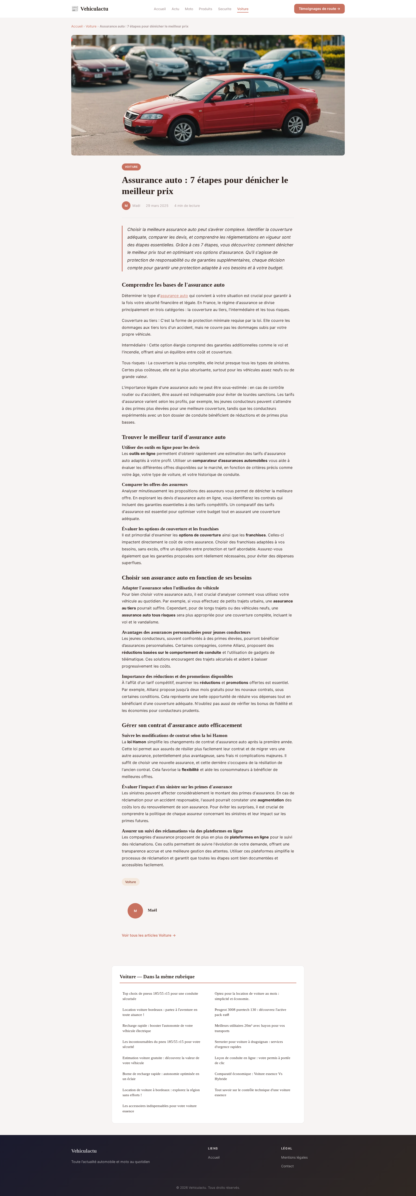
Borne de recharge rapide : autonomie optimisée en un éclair (161, 1076)
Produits (205, 9)
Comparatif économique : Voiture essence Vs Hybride (248, 1076)
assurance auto (174, 295)
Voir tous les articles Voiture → (149, 935)
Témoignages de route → (319, 9)
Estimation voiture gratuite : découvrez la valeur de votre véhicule (161, 1060)
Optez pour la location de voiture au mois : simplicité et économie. (247, 995)
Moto (189, 9)
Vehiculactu (89, 9)
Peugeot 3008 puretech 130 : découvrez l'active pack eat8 (250, 1012)
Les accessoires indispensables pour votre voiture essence (160, 1108)
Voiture (242, 9)
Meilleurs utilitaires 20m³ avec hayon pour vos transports (250, 1028)
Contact (287, 1166)
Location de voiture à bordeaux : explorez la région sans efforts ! (161, 1092)
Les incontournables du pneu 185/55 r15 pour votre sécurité (161, 1044)
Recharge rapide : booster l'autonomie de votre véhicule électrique (158, 1028)
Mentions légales (294, 1157)
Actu (175, 9)
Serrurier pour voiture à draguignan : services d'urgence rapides (249, 1044)
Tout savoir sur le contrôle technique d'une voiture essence (252, 1092)
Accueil (160, 9)
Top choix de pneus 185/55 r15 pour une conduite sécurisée (160, 995)
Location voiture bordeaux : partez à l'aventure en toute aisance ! (160, 1012)
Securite (224, 9)
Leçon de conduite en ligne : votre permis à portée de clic (252, 1060)
